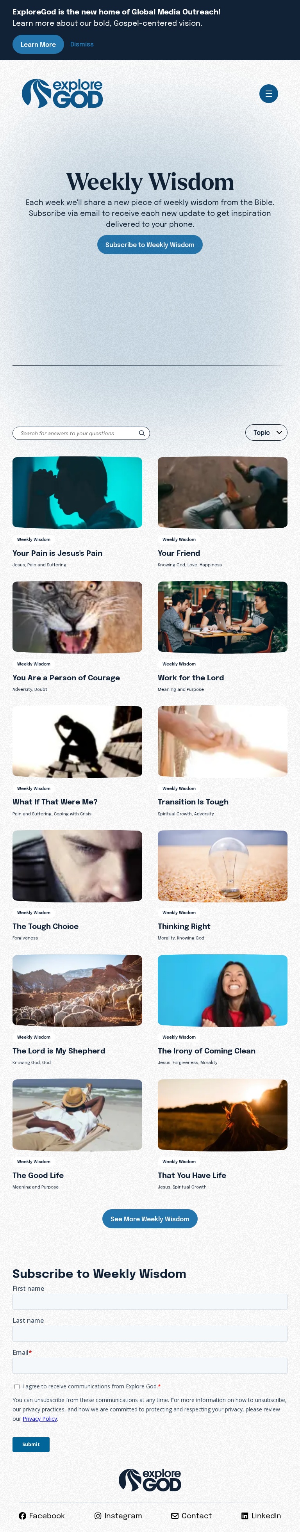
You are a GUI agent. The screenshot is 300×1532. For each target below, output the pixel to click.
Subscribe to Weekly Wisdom (150, 244)
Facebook (47, 1516)
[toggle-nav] (268, 93)
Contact (197, 1516)
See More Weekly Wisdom (150, 1218)
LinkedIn (266, 1516)
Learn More (38, 44)
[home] (62, 94)
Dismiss (82, 44)
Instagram (123, 1516)
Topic (262, 432)
